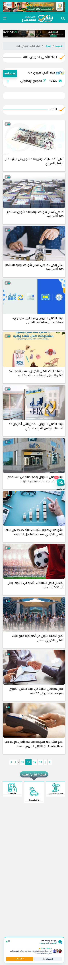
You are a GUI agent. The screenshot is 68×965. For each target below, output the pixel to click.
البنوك (48, 46)
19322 (53, 80)
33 (40, 762)
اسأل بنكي (20, 958)
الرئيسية (58, 46)
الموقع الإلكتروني (31, 80)
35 (28, 762)
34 (34, 762)
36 (22, 762)
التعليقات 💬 (48, 958)
